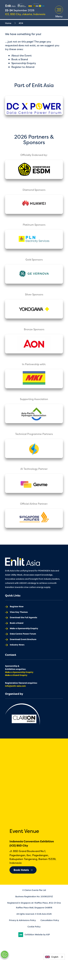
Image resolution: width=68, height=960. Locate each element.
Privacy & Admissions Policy (22, 920)
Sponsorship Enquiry (23, 63)
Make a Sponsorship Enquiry (24, 628)
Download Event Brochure (23, 639)
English (54, 956)
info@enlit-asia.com (15, 686)
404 (21, 23)
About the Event (21, 55)
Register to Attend (22, 67)
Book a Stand (19, 59)
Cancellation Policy (49, 920)
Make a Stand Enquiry (16, 675)
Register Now (17, 606)
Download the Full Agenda (23, 617)
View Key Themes (19, 612)
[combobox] (54, 957)
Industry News (17, 644)
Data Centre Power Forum (23, 633)
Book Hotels (21, 870)
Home (8, 23)
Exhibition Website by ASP (37, 934)
